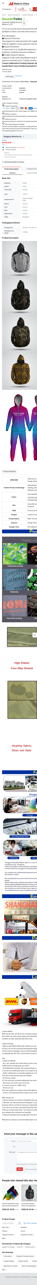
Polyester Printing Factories (25, 1256)
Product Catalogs (31, 1223)
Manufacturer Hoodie (10, 1266)
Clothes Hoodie (23, 1261)
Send (19, 1169)
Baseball (23, 1227)
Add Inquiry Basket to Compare (14, 162)
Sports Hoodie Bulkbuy (29, 1266)
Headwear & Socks (27, 1235)
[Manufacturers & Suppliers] (18, 4)
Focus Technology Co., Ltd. (26, 1277)
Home (3, 15)
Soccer (23, 1231)
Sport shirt (5, 1227)
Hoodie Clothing (9, 1261)
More (4, 1270)
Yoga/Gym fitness (8, 1235)
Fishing (4, 1231)
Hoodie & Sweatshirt (27, 15)
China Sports (8, 1256)
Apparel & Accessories (14, 15)
